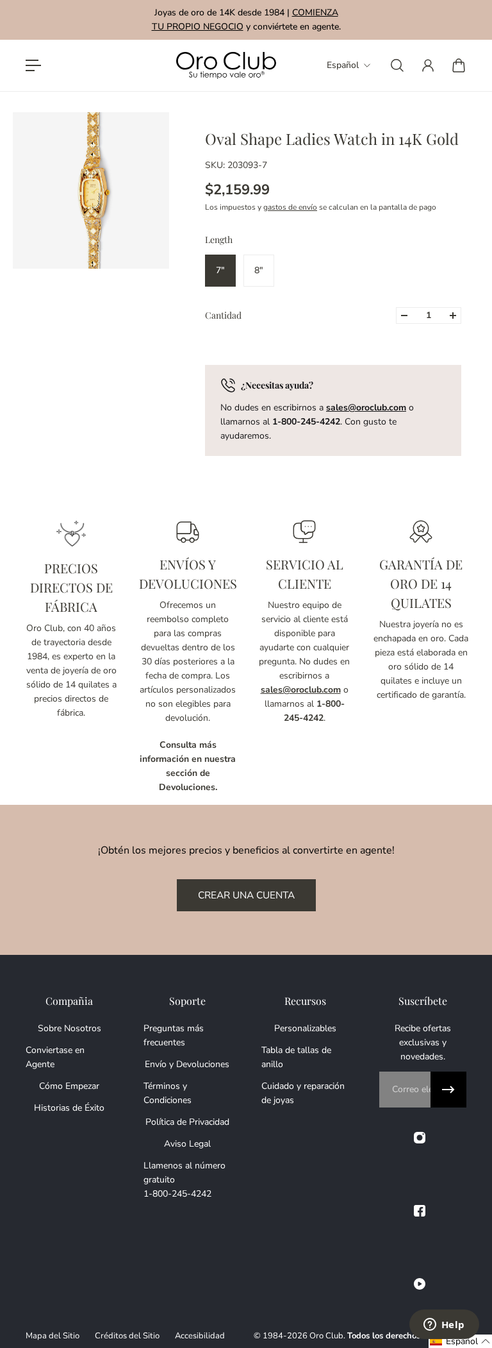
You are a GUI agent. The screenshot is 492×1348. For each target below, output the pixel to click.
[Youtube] (420, 1284)
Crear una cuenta (246, 895)
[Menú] (33, 65)
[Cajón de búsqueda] (397, 65)
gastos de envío (290, 207)
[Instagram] (420, 1138)
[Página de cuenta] (428, 65)
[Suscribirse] (448, 1090)
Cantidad (223, 315)
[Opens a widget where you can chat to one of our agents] (444, 1326)
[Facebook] (420, 1211)
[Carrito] (458, 65)
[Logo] (226, 66)
